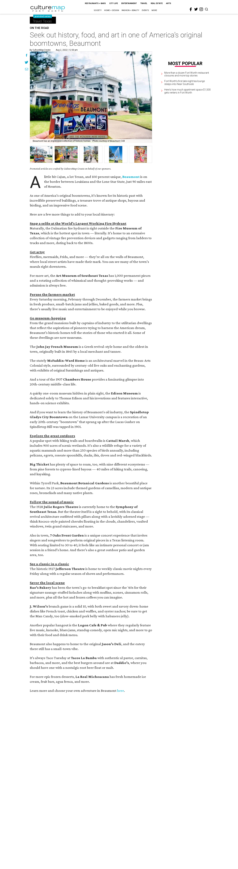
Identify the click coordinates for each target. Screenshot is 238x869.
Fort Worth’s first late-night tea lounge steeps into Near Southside (184, 82)
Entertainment (129, 3)
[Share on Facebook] (27, 55)
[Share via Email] (27, 69)
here (120, 690)
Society (98, 10)
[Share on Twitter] (27, 62)
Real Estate (157, 3)
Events (145, 10)
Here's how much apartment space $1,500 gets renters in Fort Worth (187, 91)
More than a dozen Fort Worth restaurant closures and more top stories (186, 74)
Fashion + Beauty (130, 10)
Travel (143, 3)
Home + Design (111, 10)
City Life (113, 3)
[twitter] (196, 9)
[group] (41, 154)
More (154, 10)
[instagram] (201, 9)
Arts (168, 3)
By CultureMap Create (40, 50)
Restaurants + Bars (95, 3)
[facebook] (191, 9)
